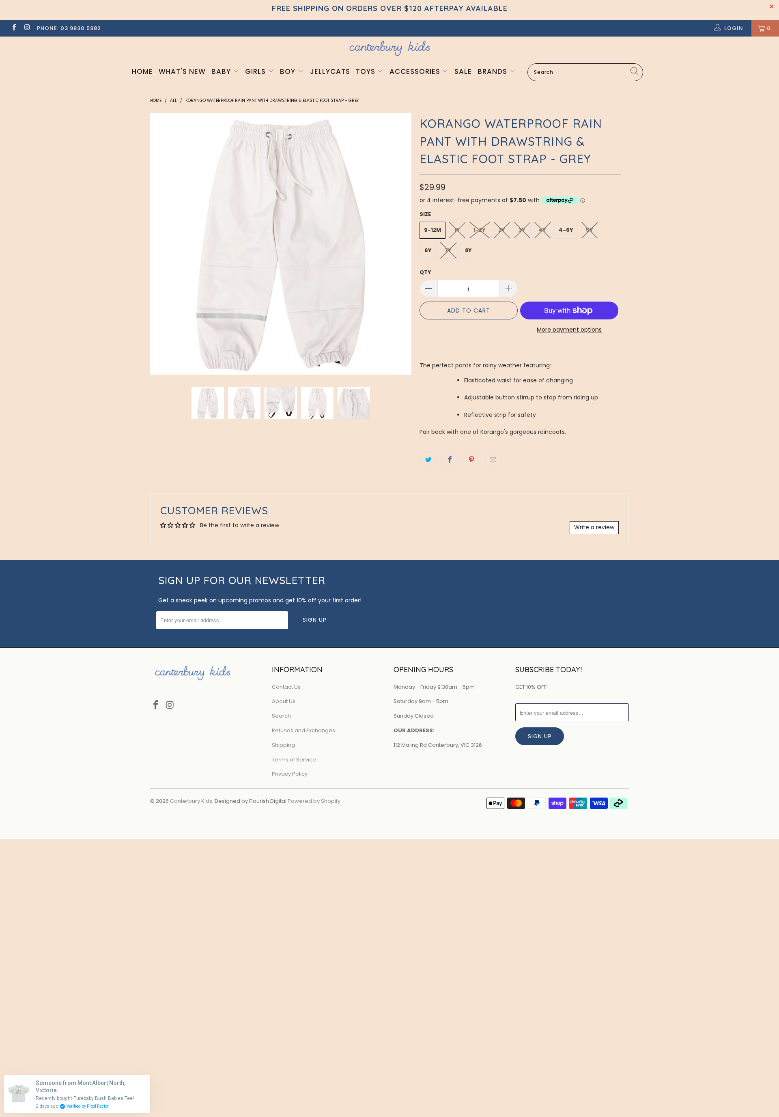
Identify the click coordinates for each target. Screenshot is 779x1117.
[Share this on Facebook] (450, 460)
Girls (256, 71)
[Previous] (158, 244)
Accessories (416, 71)
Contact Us (286, 687)
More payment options (569, 330)
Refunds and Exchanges (303, 730)
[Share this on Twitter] (428, 460)
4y (542, 230)
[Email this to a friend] (493, 460)
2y (501, 230)
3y (522, 230)
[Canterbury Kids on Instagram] (26, 28)
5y (589, 230)
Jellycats (330, 71)
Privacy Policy (290, 774)
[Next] (404, 244)
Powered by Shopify (314, 801)
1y (457, 230)
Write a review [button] (594, 527)
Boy (288, 71)
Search (281, 716)
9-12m (432, 230)
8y (468, 250)
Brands (493, 71)
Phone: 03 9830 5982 (69, 28)
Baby (222, 71)
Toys (366, 71)
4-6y (566, 230)
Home (142, 71)
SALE (463, 71)
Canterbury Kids (191, 801)
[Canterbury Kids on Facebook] (13, 28)
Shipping (283, 745)
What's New (182, 71)
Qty (425, 272)
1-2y (479, 230)
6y (428, 250)
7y (448, 250)
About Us (283, 701)
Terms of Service (294, 759)
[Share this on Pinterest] (471, 460)
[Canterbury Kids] (389, 48)
